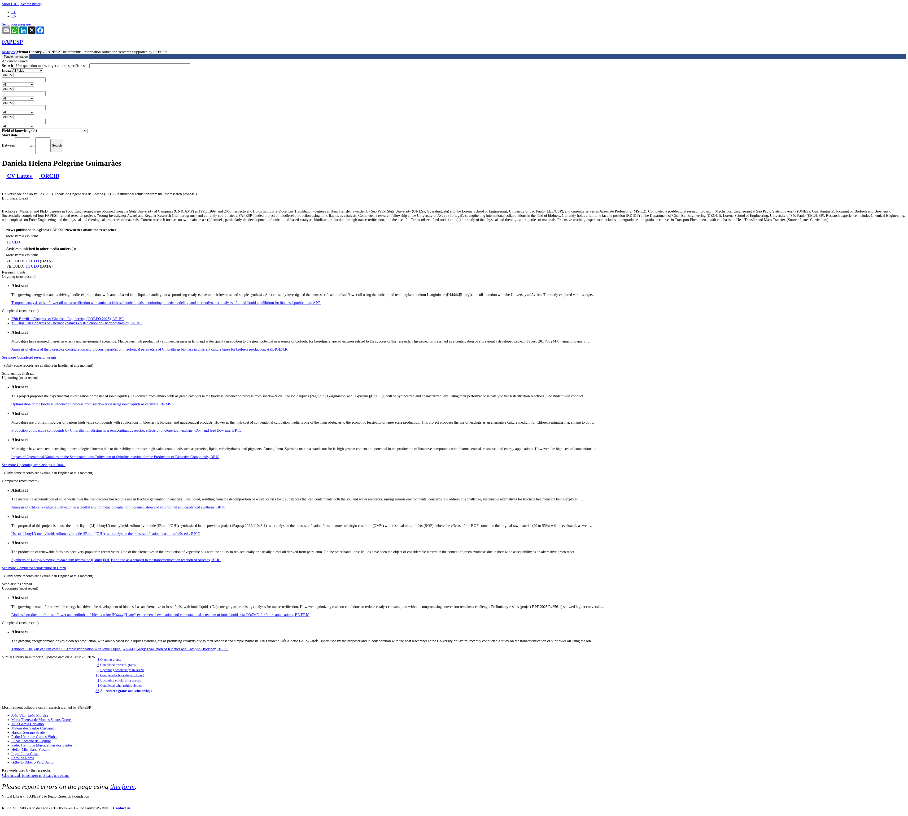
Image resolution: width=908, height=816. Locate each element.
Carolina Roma (22, 758)
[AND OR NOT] (7, 75)
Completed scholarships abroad (121, 685)
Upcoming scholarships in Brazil (122, 670)
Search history (31, 4)
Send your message (16, 24)
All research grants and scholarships (126, 691)
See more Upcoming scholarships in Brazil (33, 465)
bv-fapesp (9, 52)
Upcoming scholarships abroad (120, 680)
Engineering (58, 775)
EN (14, 16)
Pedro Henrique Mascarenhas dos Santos (41, 745)
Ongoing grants (110, 659)
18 (97, 675)
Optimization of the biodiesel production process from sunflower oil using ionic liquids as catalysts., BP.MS (91, 404)
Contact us (121, 808)
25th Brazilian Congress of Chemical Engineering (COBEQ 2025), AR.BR (67, 319)
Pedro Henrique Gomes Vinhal (34, 737)
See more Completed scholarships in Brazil (34, 568)
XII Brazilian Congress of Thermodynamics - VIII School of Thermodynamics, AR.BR (76, 323)
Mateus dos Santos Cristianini (33, 728)
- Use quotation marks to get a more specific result (45, 66)
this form (122, 786)
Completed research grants (117, 665)
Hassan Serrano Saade (28, 732)
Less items (30, 236)
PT (13, 12)
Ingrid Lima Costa (25, 754)
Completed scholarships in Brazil (122, 675)
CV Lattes (19, 176)
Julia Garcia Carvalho (27, 724)
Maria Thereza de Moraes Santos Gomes (41, 720)
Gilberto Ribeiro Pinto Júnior (33, 762)
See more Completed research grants (29, 357)
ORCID (49, 176)
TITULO (13, 242)
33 (97, 691)
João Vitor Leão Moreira (29, 715)
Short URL (10, 4)
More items (14, 236)
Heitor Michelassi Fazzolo (30, 749)
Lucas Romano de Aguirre (31, 741)
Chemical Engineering (24, 775)
